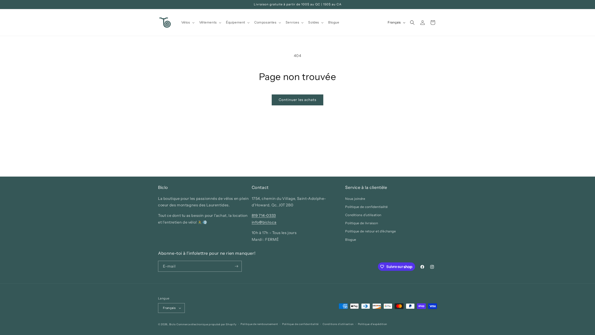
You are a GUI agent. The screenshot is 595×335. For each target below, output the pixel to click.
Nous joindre (355, 199)
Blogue (350, 240)
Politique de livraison (361, 223)
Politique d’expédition (372, 324)
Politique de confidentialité (366, 207)
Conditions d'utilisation (363, 215)
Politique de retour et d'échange (370, 231)
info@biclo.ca (264, 222)
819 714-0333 (264, 215)
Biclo (172, 324)
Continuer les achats (297, 99)
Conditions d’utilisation (338, 324)
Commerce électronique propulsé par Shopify (206, 324)
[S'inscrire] (236, 266)
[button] (187, 22)
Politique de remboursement (259, 324)
